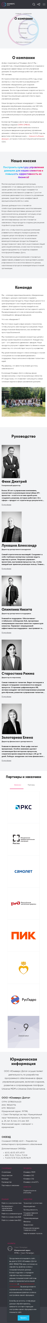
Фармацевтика (29, 1206)
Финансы (27, 1221)
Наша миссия (23, 28)
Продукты (27, 1168)
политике (13, 1284)
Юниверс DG (29, 1175)
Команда (23, 33)
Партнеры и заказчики (23, 42)
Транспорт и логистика (33, 1203)
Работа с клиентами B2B (11, 1217)
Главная (18, 13)
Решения (5, 1199)
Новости (27, 1187)
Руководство (23, 37)
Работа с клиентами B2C (11, 1220)
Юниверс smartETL (31, 1182)
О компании (23, 24)
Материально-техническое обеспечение (7, 1208)
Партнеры (31, 785)
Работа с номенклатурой (12, 1214)
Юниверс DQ (29, 1179)
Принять (23, 1318)
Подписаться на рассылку (30, 1192)
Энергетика (28, 1225)
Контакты (11, 1243)
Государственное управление (31, 1214)
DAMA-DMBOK (24, 125)
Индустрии (28, 1199)
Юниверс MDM (29, 1172)
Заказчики (17, 785)
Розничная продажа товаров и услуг (31, 1229)
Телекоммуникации (31, 1218)
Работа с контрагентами (12, 1203)
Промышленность (31, 1210)
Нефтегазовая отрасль (33, 1233)
